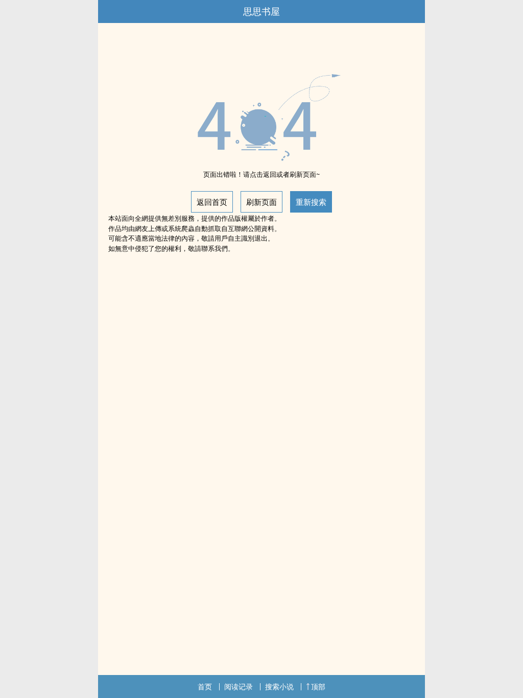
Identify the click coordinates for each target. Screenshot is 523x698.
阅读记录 (238, 686)
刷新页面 (261, 202)
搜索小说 (279, 686)
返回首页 (212, 202)
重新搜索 (311, 202)
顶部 (318, 686)
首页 (205, 686)
